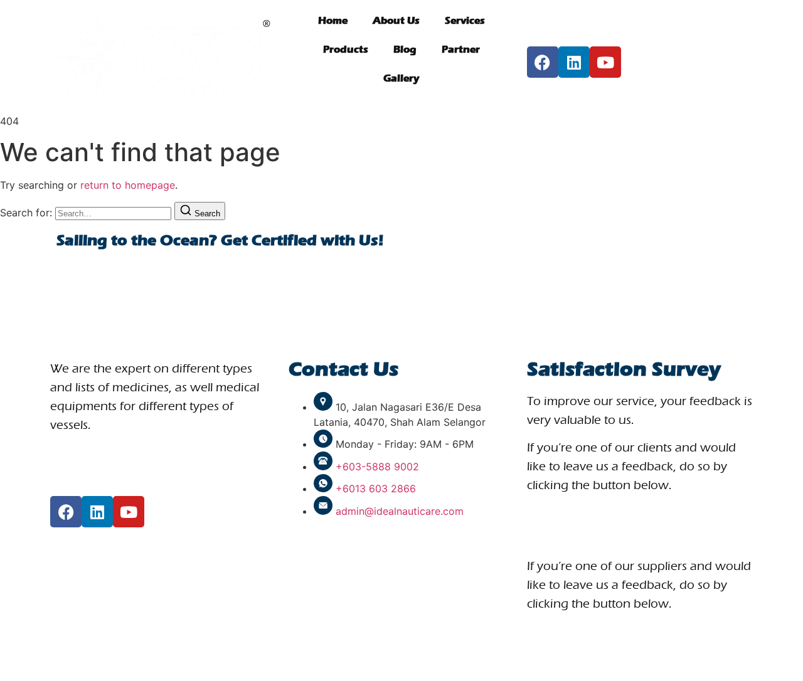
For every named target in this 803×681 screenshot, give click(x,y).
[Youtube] (605, 62)
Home (333, 20)
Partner (461, 49)
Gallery (401, 78)
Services (465, 20)
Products (345, 49)
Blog (405, 49)
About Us (396, 20)
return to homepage (127, 185)
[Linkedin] (574, 62)
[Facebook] (542, 62)
